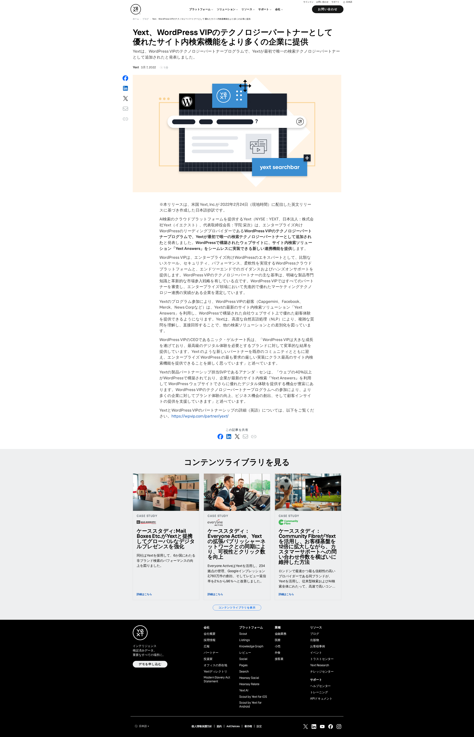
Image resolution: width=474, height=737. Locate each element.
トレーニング (319, 692)
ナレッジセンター (322, 671)
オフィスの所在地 (215, 665)
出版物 (314, 640)
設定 (259, 726)
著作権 (248, 726)
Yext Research (319, 665)
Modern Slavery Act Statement (217, 679)
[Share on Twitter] (125, 98)
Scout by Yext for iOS (253, 697)
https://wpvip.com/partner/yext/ (199, 416)
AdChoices (233, 726)
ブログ (314, 634)
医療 (278, 640)
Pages (243, 665)
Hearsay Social (249, 678)
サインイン (308, 2)
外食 (278, 653)
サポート (335, 2)
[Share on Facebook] (125, 78)
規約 (219, 726)
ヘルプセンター (320, 686)
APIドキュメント (321, 699)
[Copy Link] (125, 119)
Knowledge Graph (251, 646)
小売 (278, 646)
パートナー (211, 653)
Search (244, 671)
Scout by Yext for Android (250, 704)
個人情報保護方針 (201, 726)
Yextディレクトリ (215, 671)
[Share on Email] (125, 108)
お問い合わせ (322, 2)
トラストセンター (322, 659)
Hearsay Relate (249, 684)
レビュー (245, 653)
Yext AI (243, 690)
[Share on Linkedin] (125, 88)
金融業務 (280, 634)
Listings (244, 640)
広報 (207, 646)
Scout (243, 634)
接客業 (279, 659)
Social (243, 659)
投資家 (208, 659)
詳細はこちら (144, 594)
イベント (316, 653)
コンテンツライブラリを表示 (237, 607)
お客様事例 (317, 646)
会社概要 (209, 634)
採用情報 (209, 640)
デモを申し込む (150, 664)
